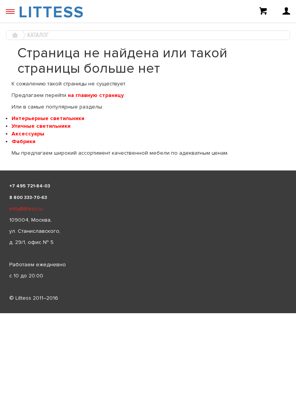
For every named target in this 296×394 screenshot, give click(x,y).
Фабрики (23, 141)
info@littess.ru (26, 208)
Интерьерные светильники (48, 118)
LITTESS (51, 12)
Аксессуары (28, 133)
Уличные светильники (41, 126)
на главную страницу (96, 95)
